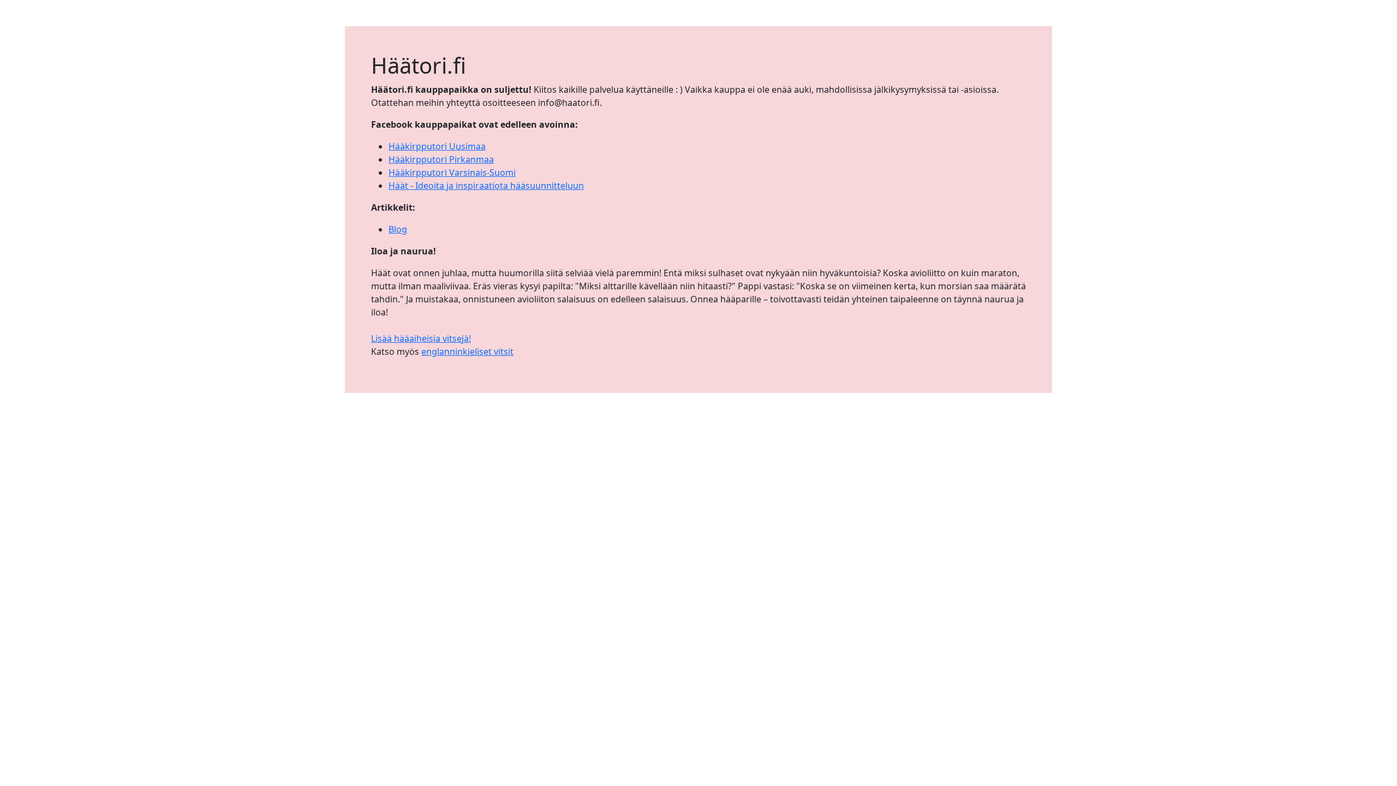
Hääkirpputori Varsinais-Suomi (452, 172)
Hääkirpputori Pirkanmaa (441, 159)
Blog (398, 229)
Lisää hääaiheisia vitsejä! (421, 338)
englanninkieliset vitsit (467, 352)
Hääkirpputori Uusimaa (437, 146)
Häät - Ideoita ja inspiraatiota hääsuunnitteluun (486, 186)
